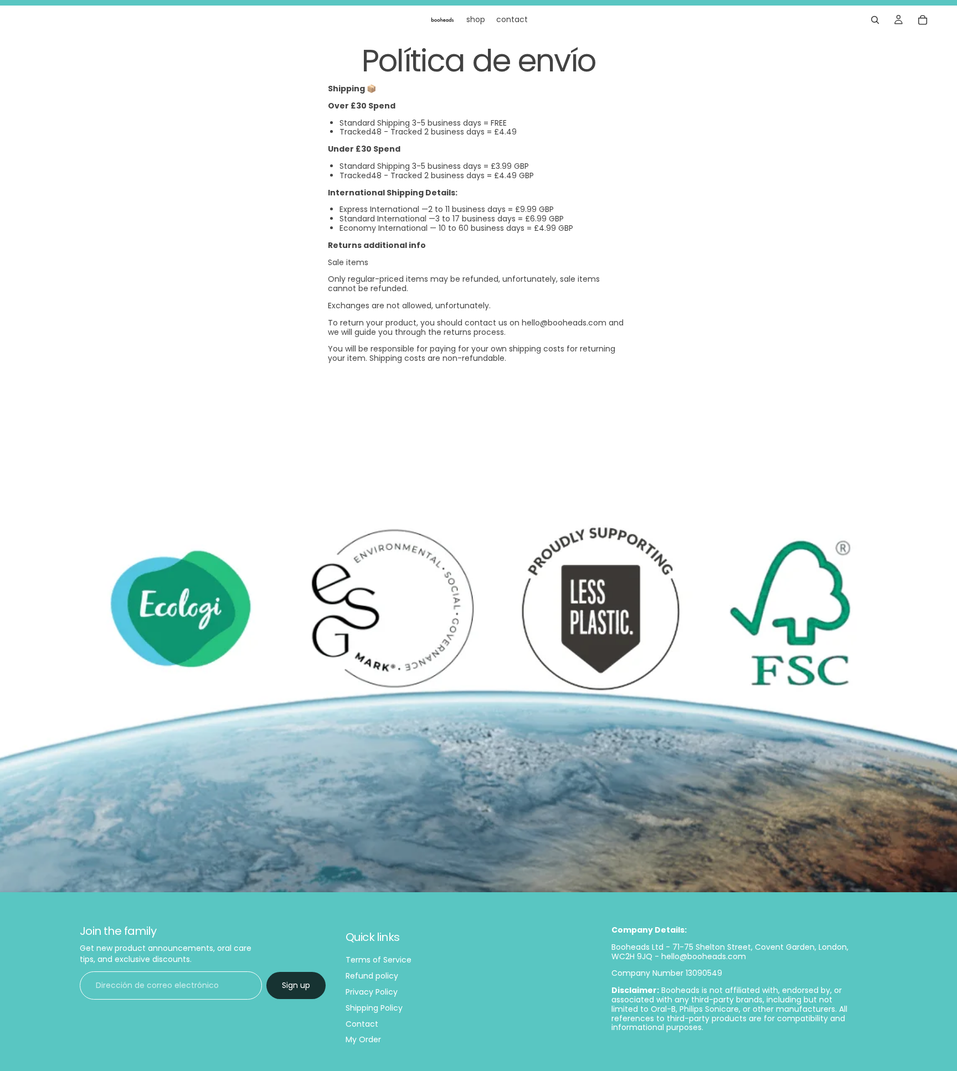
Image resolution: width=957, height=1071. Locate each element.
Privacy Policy (372, 991)
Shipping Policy (374, 1007)
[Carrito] (922, 20)
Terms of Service (378, 960)
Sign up (296, 985)
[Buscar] (875, 20)
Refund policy (372, 975)
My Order (363, 1040)
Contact (362, 1023)
